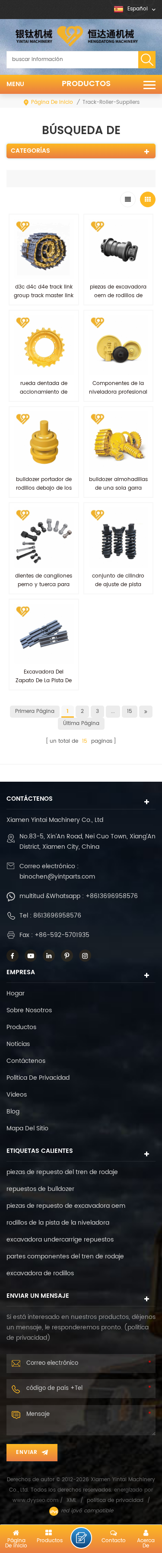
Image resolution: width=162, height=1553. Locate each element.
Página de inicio (52, 102)
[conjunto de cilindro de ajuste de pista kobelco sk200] (119, 537)
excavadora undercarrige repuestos (60, 1240)
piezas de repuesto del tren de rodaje (62, 1172)
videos (16, 1095)
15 (129, 711)
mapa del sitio (27, 1128)
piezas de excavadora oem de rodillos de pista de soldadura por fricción (118, 300)
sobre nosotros (29, 1010)
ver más (118, 603)
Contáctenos (25, 1061)
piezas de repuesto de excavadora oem (65, 1206)
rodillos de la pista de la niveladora (57, 1223)
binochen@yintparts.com (57, 877)
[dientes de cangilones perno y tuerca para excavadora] (44, 537)
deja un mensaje (81, 1538)
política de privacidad (38, 1078)
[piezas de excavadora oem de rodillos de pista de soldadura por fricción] (119, 249)
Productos (86, 84)
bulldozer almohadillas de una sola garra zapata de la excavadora (118, 492)
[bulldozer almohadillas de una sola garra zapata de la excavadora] (119, 441)
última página (81, 723)
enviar (27, 1452)
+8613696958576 (112, 896)
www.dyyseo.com (36, 1500)
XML (71, 1500)
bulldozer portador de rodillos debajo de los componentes (44, 488)
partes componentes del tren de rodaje (65, 1256)
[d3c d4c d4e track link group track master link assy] (44, 249)
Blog (12, 1112)
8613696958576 (57, 916)
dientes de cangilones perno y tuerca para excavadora (43, 584)
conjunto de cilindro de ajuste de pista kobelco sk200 (118, 584)
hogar (15, 993)
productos (21, 1027)
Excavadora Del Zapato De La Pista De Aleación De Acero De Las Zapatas (44, 685)
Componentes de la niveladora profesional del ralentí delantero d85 (118, 396)
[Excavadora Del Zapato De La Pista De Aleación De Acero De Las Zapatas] (44, 634)
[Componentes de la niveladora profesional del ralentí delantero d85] (119, 345)
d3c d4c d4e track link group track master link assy (43, 295)
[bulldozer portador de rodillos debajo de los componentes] (44, 441)
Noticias (18, 1044)
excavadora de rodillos (40, 1273)
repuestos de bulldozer (40, 1189)
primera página (34, 711)
